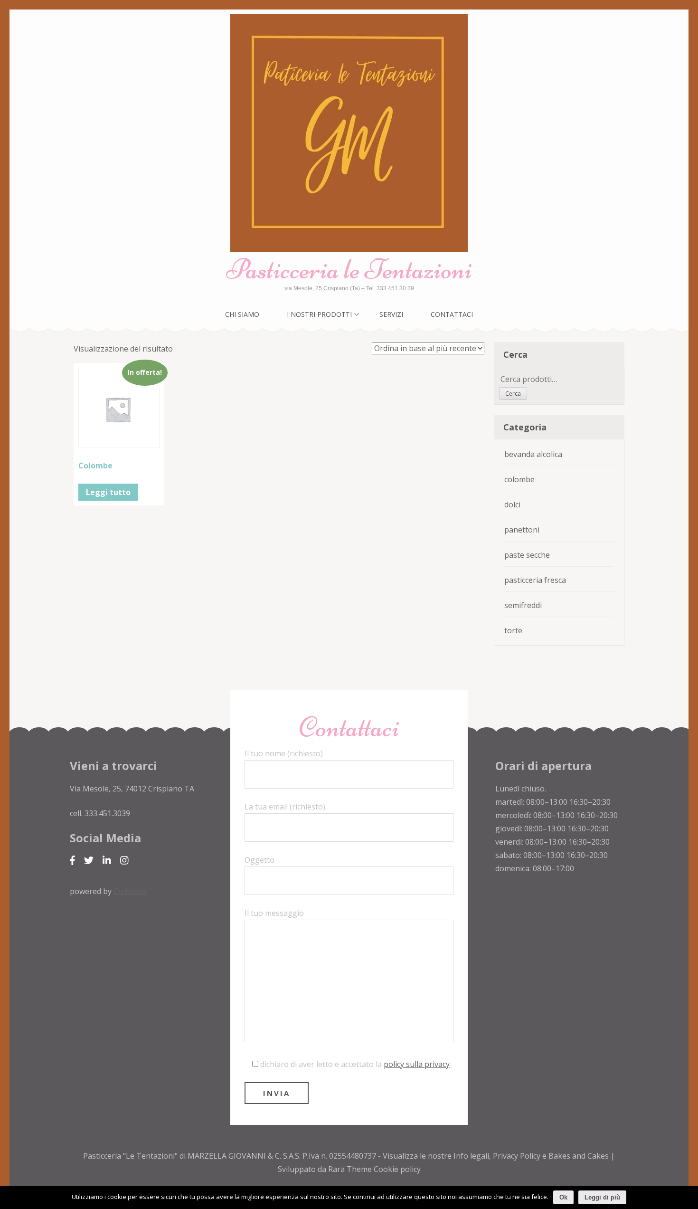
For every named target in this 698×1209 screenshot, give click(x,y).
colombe (519, 479)
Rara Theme (351, 1169)
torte (513, 630)
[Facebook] (72, 860)
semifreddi (523, 605)
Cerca (513, 394)
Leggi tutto (108, 492)
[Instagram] (124, 860)
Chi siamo (242, 314)
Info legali (471, 1156)
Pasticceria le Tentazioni (349, 269)
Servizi (391, 314)
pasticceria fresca (535, 580)
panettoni (521, 529)
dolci (512, 504)
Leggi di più (602, 1197)
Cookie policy (397, 1169)
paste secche (527, 555)
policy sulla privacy (417, 1064)
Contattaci (452, 314)
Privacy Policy (516, 1156)
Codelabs (129, 891)
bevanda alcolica (533, 454)
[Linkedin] (107, 860)
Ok (563, 1197)
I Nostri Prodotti (319, 314)
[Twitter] (89, 860)
